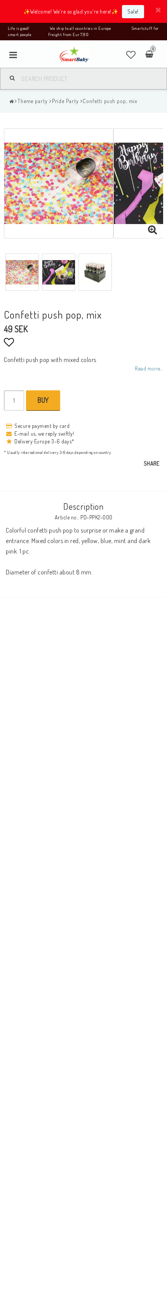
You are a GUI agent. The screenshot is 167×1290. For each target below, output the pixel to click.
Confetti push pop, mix (110, 101)
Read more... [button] (149, 368)
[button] (131, 54)
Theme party (32, 101)
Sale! (133, 11)
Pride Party (65, 101)
